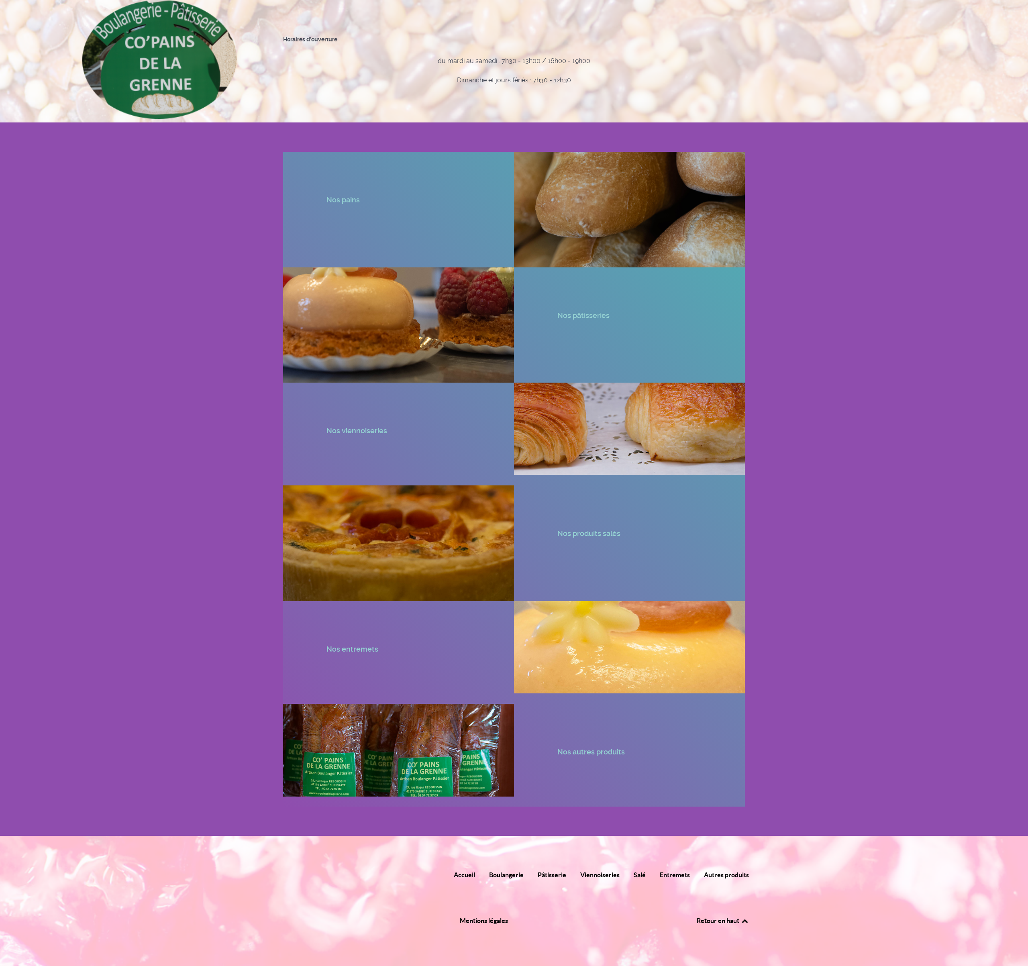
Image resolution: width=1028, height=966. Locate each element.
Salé (640, 874)
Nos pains (343, 200)
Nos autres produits (591, 752)
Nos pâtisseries (584, 315)
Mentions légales (484, 920)
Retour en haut (718, 920)
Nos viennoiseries (357, 430)
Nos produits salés (589, 533)
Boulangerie (506, 874)
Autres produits (726, 874)
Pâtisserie (552, 874)
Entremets (675, 874)
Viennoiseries (600, 874)
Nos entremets (353, 649)
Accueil (464, 874)
